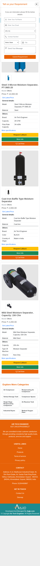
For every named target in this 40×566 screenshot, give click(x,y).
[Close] (36, 4)
